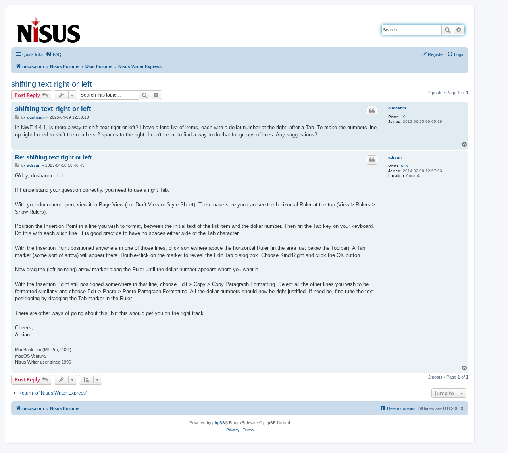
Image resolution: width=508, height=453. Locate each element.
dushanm (397, 108)
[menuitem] (54, 54)
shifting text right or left (51, 84)
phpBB (218, 422)
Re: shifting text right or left (53, 157)
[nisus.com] (49, 28)
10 (403, 117)
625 (404, 166)
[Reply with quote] (372, 110)
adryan (395, 157)
